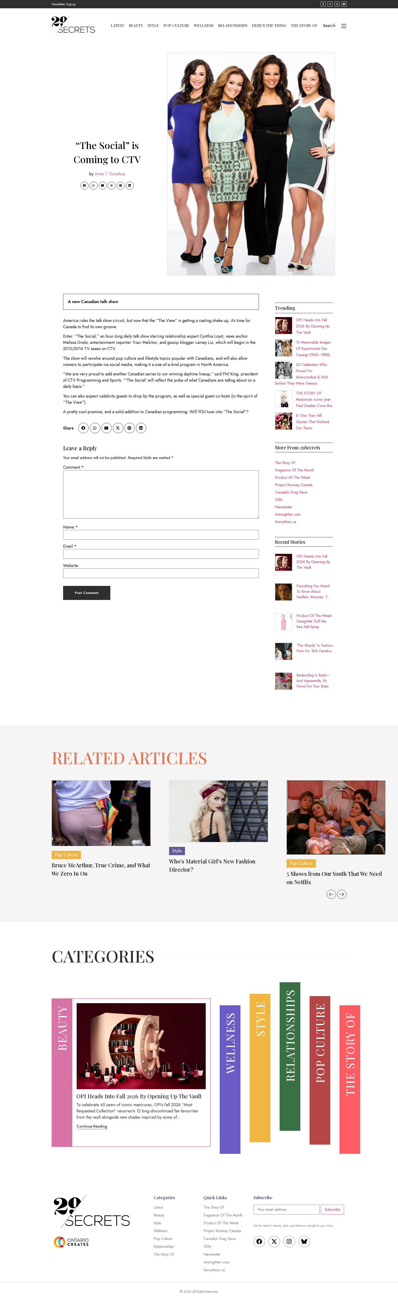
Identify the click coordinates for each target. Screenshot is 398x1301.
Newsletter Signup (64, 4)
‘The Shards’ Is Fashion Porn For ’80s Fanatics (314, 648)
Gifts (278, 499)
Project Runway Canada (293, 485)
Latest (117, 25)
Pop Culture (176, 25)
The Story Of (304, 25)
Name (70, 527)
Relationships (232, 25)
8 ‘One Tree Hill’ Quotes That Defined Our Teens (312, 422)
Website (70, 566)
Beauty (136, 25)
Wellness (204, 25)
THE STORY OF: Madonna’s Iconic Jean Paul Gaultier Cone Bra (314, 399)
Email (69, 546)
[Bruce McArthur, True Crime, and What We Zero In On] (101, 813)
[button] (84, 186)
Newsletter (283, 507)
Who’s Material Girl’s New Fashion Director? (212, 865)
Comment (73, 467)
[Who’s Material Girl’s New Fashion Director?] (218, 811)
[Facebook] (259, 1241)
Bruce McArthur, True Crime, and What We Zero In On (101, 869)
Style (153, 25)
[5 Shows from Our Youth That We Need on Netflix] (336, 817)
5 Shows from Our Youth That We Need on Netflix (334, 878)
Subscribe (332, 1209)
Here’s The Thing (269, 25)
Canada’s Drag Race (291, 492)
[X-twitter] (274, 1241)
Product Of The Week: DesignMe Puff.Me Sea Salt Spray (314, 621)
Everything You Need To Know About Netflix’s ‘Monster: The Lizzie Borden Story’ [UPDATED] (314, 591)
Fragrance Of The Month (294, 470)
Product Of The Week (292, 477)
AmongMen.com (288, 514)
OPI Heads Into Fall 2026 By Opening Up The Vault (313, 326)
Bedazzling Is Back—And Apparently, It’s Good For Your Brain (312, 680)
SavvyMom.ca (285, 521)
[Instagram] (289, 1241)
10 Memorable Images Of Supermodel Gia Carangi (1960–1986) (313, 348)
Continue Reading (91, 1126)
